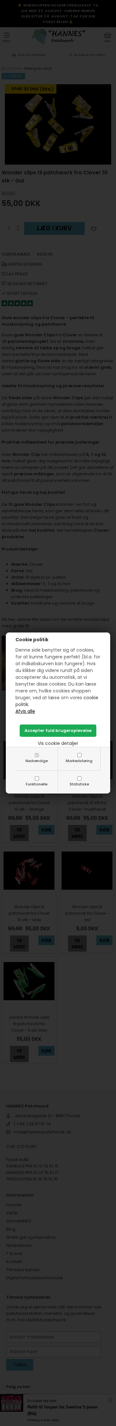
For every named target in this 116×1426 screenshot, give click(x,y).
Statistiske (79, 784)
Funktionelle (36, 784)
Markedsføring (79, 760)
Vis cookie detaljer (58, 743)
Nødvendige (36, 760)
